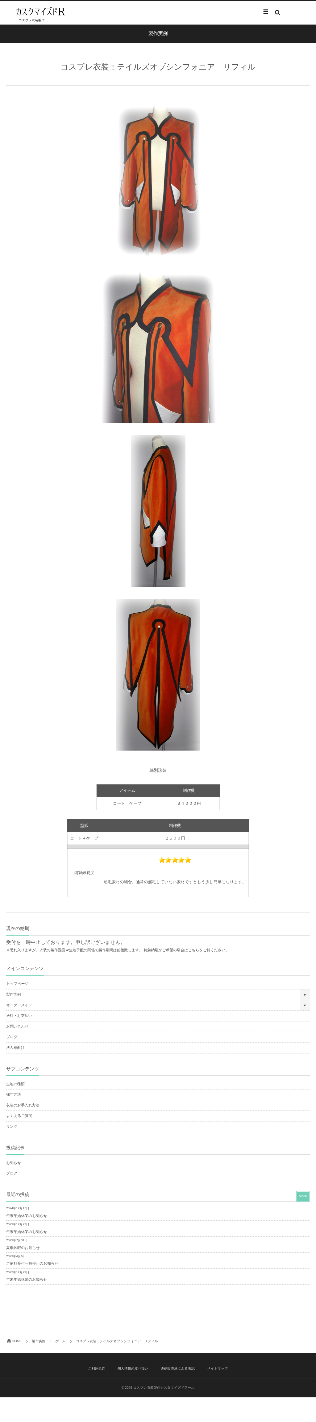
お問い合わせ (17, 1026)
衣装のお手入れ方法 (23, 1105)
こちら (193, 950)
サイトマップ (217, 1369)
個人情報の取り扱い (133, 1369)
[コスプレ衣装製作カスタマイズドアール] (40, 12)
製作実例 (13, 994)
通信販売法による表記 (177, 1369)
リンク (11, 1126)
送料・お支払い (19, 1015)
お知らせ (13, 1163)
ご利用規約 (96, 1369)
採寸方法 (13, 1094)
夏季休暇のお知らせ (23, 1248)
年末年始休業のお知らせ (26, 1216)
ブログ (11, 1037)
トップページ (17, 983)
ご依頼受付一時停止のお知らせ (32, 1263)
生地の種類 (15, 1084)
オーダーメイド (19, 1005)
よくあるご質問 (19, 1116)
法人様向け (15, 1047)
